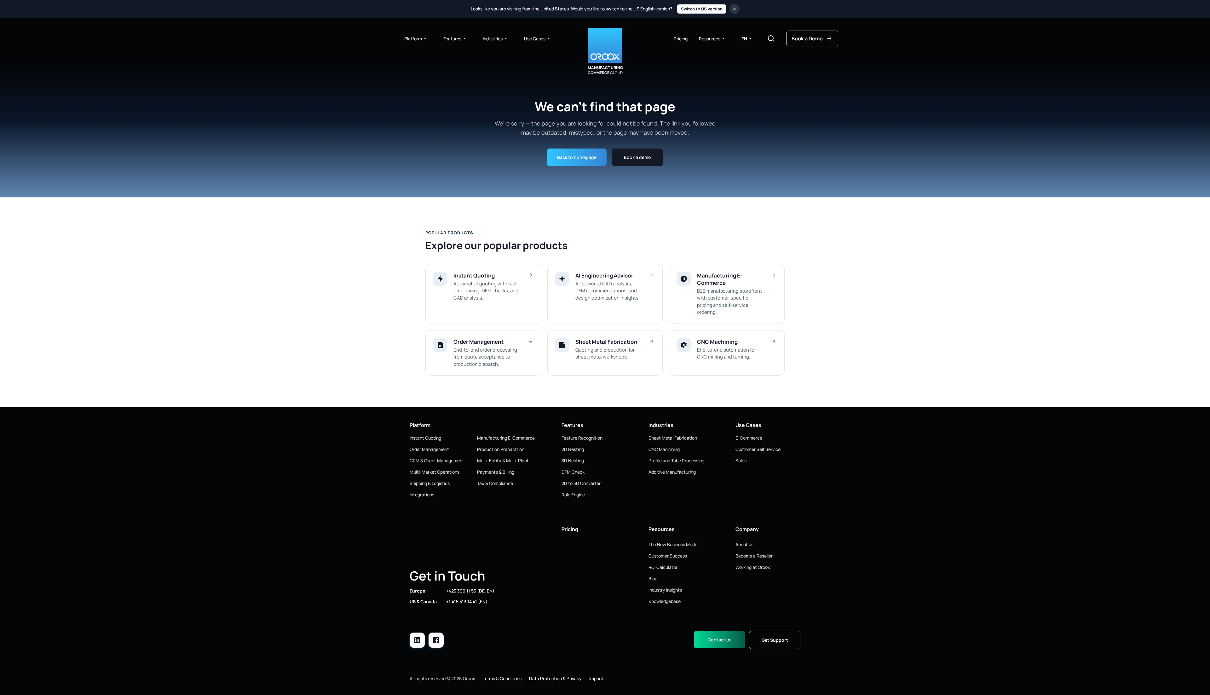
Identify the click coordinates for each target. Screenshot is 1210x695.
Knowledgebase (664, 601)
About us (744, 544)
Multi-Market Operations (434, 472)
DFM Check (573, 472)
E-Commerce (748, 438)
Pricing (681, 39)
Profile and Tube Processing (676, 461)
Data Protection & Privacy (555, 678)
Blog (652, 578)
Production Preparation (500, 449)
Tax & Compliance (495, 483)
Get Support (775, 640)
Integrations (422, 495)
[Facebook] (436, 640)
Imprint (596, 678)
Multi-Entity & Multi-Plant (503, 461)
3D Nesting (573, 461)
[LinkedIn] (417, 640)
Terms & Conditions (502, 678)
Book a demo (637, 157)
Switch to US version (702, 9)
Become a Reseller (754, 556)
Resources (709, 39)
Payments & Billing (495, 472)
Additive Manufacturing (672, 472)
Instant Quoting (425, 438)
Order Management (429, 449)
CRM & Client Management (437, 461)
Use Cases (534, 39)
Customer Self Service (758, 449)
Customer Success (667, 556)
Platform (413, 39)
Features (452, 39)
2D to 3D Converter (581, 483)
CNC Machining (664, 449)
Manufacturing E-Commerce (506, 438)
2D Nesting (573, 449)
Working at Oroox (752, 567)
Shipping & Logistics (430, 483)
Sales (740, 461)
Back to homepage (576, 157)
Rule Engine (573, 495)
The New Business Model (673, 544)
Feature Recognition (582, 438)
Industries (493, 39)
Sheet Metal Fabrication (672, 438)
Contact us (720, 640)
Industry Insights (665, 590)
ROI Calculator (662, 567)
